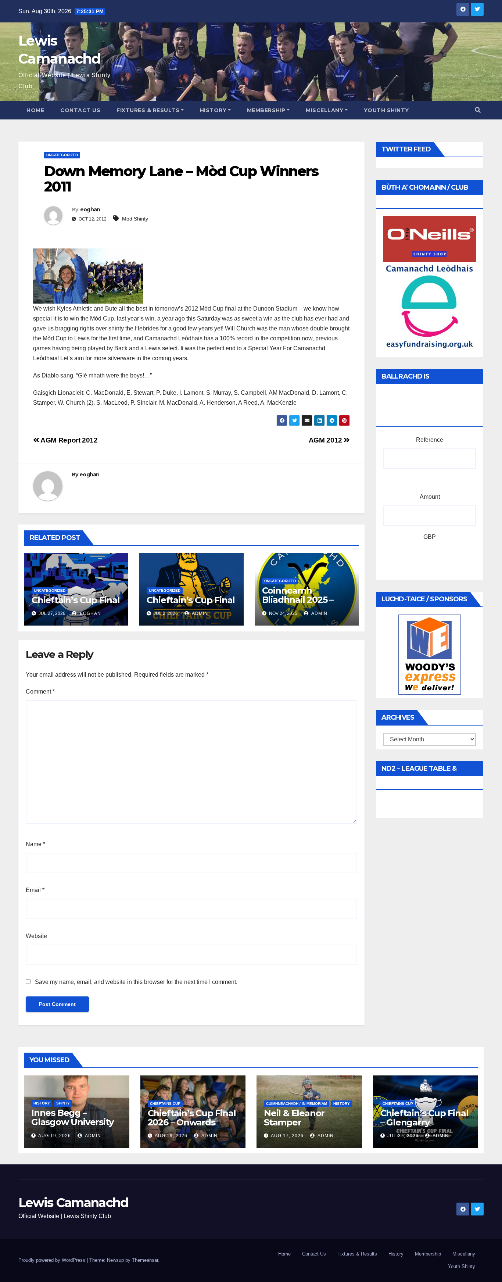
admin (199, 613)
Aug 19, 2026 (54, 1135)
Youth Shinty (386, 110)
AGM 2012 (326, 440)
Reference (429, 440)
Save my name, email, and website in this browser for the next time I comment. (136, 982)
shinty (63, 1103)
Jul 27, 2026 (403, 1135)
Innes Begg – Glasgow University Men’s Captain (72, 1121)
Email (35, 890)
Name (35, 844)
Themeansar (145, 1260)
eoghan (90, 209)
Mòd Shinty (135, 219)
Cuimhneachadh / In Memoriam (296, 1104)
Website (36, 936)
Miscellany (324, 110)
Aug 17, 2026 (287, 1135)
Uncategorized (62, 155)
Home (35, 110)
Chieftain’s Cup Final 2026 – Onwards (192, 1118)
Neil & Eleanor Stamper (294, 1118)
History (213, 110)
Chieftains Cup (165, 1104)
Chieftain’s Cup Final (76, 600)
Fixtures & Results (147, 110)
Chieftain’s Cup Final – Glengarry (424, 1118)
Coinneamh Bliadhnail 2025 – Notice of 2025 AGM (304, 599)
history (41, 1103)
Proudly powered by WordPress (52, 1260)
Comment (40, 691)
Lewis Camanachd (73, 1202)
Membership (266, 110)
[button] (478, 110)
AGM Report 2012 (68, 440)
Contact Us (80, 110)
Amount (430, 497)
